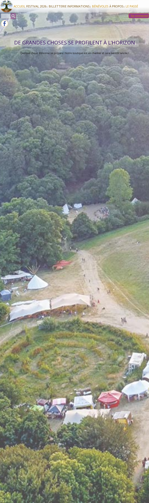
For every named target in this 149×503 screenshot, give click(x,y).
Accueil (19, 6)
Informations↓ (79, 6)
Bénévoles (100, 6)
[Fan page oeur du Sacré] (4, 26)
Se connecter (139, 16)
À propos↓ (117, 6)
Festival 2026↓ (37, 6)
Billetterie (58, 6)
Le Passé (132, 6)
